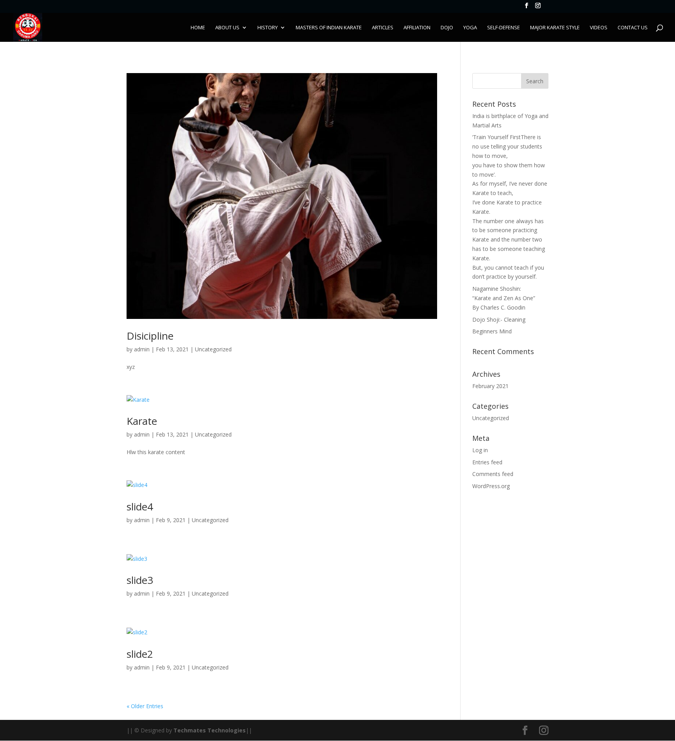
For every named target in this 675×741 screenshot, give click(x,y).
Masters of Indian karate (329, 28)
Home (198, 28)
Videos (598, 28)
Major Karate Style (555, 28)
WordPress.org (491, 486)
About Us (227, 28)
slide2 (140, 654)
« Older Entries (145, 706)
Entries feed (487, 462)
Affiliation (417, 28)
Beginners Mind (492, 331)
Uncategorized (213, 349)
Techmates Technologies (209, 730)
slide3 (140, 580)
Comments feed (492, 474)
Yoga (470, 28)
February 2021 (490, 386)
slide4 (140, 506)
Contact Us (633, 28)
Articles (382, 28)
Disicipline (150, 336)
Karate (142, 421)
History (267, 28)
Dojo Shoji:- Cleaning (498, 319)
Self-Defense (503, 28)
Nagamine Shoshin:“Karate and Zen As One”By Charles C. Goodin (503, 298)
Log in (480, 450)
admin (142, 349)
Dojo (447, 28)
